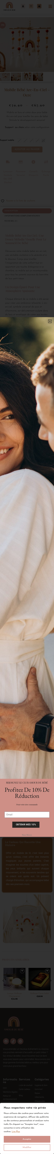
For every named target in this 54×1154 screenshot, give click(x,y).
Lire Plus (16, 1131)
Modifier (27, 1147)
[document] (27, 577)
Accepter (27, 1139)
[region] (27, 1128)
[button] (50, 321)
